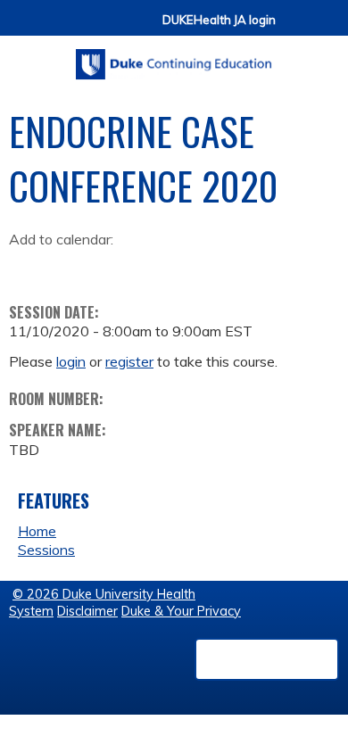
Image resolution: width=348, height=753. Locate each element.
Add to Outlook (150, 267)
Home (37, 531)
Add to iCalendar (107, 267)
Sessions (46, 550)
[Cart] (296, 28)
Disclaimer (87, 611)
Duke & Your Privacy (181, 611)
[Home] (174, 58)
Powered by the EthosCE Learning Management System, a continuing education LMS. (267, 659)
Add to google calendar (27, 267)
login (71, 361)
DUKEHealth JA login (219, 20)
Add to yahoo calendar (67, 267)
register (129, 361)
